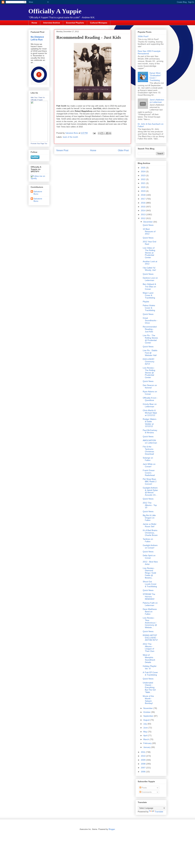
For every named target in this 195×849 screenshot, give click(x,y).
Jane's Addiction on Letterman (157, 101)
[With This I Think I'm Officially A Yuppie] (39, 141)
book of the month (70, 137)
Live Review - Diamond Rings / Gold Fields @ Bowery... (149, 573)
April (145, 735)
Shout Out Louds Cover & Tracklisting (150, 584)
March (146, 739)
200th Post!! (143, 36)
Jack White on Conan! (149, 465)
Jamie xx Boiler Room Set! (149, 525)
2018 (143, 195)
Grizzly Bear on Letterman (150, 405)
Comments (146, 792)
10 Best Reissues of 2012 (149, 231)
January (147, 747)
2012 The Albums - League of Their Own (148, 647)
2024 (143, 171)
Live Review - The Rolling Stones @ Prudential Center (149, 373)
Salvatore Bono (38, 192)
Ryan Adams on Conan (150, 392)
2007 (143, 767)
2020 (143, 187)
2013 (143, 214)
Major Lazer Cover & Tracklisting (149, 295)
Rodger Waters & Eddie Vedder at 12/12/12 (149, 422)
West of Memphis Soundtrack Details (149, 658)
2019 (143, 191)
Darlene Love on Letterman (150, 279)
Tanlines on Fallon (148, 540)
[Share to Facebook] (107, 133)
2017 (143, 199)
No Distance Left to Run (37, 38)
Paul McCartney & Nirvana (150, 431)
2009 (143, 760)
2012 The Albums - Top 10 (150, 505)
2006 (143, 771)
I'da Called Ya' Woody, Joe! (149, 269)
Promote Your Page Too (39, 143)
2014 (143, 210)
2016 (143, 203)
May (145, 731)
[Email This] (99, 133)
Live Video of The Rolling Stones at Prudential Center (149, 253)
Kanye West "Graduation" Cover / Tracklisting (155, 76)
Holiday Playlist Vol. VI (149, 667)
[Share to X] (104, 133)
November (148, 708)
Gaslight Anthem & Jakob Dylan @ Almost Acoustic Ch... (150, 491)
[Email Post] (94, 133)
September (148, 716)
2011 (143, 752)
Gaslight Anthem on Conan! (150, 546)
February (147, 743)
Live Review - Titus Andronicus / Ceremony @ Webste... (150, 623)
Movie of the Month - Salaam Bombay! (148, 699)
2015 (143, 206)
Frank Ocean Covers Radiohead (149, 472)
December (148, 222)
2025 (143, 167)
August (146, 720)
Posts (144, 787)
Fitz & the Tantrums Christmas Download (148, 450)
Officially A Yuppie (55, 11)
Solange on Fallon (148, 459)
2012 (143, 218)
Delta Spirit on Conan (149, 556)
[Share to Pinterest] (110, 133)
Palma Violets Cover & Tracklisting (149, 307)
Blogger (112, 829)
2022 (143, 179)
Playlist (146, 301)
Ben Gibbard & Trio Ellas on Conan (149, 286)
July (145, 724)
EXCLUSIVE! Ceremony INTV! (148, 361)
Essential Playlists (75, 23)
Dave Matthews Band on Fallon (150, 611)
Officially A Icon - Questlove (150, 399)
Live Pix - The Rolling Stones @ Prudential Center (150, 339)
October (147, 712)
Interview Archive (51, 23)
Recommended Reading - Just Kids (150, 329)
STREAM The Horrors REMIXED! (149, 596)
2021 (143, 183)
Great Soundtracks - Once (150, 320)
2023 (143, 175)
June (145, 727)
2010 (143, 756)
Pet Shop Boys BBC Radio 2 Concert (149, 481)
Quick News (148, 225)
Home (34, 23)
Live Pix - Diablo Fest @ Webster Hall (150, 352)
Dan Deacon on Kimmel (150, 386)
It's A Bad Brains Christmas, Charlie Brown (150, 532)
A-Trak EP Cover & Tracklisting (150, 673)
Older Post (123, 150)
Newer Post (62, 150)
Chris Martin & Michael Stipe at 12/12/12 (150, 412)
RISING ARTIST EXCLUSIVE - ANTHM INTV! (150, 637)
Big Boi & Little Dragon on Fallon (149, 517)
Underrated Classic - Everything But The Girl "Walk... (149, 687)
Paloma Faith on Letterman (150, 604)
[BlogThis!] (101, 133)
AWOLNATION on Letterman (150, 441)
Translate (159, 811)
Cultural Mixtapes (98, 23)
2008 (143, 764)
